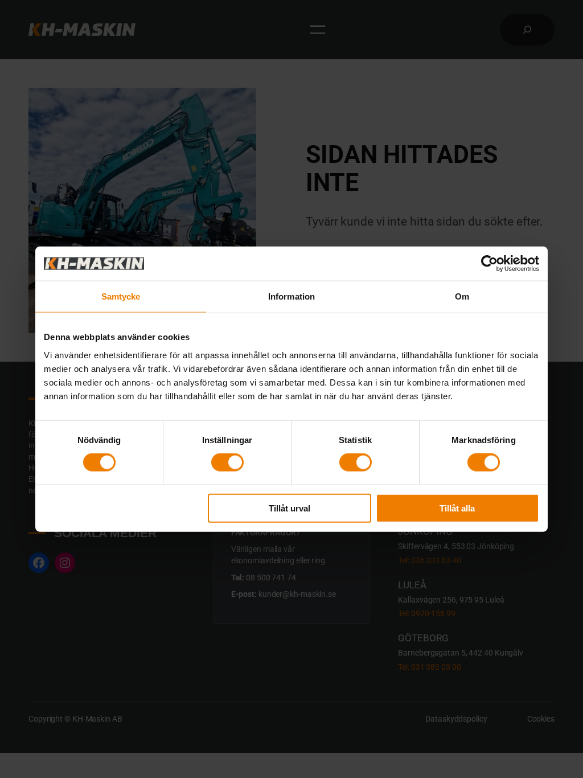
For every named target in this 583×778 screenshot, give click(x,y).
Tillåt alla (457, 508)
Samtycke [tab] (121, 296)
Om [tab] (462, 296)
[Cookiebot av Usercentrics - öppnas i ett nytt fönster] (489, 263)
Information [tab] (291, 296)
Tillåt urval (289, 508)
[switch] (227, 462)
